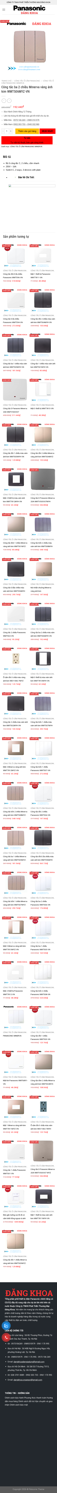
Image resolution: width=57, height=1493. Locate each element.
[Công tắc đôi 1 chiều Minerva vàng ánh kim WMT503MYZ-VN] (15, 1241)
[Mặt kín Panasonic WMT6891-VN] (15, 1062)
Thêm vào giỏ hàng (27, 131)
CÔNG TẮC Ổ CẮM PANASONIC (27, 81)
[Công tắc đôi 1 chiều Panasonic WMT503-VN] (43, 1017)
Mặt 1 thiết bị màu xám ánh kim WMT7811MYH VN (41, 1216)
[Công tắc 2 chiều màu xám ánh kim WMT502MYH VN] (15, 703)
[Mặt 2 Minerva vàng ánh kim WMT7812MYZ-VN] (15, 748)
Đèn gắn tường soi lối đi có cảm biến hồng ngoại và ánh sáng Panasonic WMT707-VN (15, 1218)
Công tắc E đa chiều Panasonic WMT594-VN (13, 320)
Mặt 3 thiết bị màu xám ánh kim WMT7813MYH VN (41, 679)
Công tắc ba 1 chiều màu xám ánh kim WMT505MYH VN (15, 365)
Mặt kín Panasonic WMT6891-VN (15, 1082)
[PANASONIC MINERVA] (15, 1017)
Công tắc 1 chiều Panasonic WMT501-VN (14, 1172)
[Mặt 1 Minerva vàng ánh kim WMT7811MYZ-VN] (15, 1106)
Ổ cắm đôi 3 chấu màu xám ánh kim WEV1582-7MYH (41, 1127)
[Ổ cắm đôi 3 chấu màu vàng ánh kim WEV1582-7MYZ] (15, 658)
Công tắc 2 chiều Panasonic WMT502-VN (14, 634)
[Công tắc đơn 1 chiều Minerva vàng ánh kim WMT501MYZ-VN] (15, 524)
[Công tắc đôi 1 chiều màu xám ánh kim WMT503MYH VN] (15, 434)
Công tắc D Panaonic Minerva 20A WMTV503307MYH (43, 500)
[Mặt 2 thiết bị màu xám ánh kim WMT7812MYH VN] (15, 479)
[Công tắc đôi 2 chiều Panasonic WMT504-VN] (43, 793)
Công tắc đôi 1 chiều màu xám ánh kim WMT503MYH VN (15, 455)
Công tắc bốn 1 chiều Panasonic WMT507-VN (40, 768)
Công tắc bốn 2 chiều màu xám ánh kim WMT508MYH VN (42, 546)
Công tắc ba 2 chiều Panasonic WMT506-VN (40, 903)
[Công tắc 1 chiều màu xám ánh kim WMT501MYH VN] (43, 345)
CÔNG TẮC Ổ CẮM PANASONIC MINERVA (26, 146)
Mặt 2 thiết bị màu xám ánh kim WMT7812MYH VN (14, 500)
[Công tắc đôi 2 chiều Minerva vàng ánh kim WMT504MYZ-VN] (43, 434)
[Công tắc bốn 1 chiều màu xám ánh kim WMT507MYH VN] (43, 703)
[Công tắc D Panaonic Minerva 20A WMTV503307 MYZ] (43, 1151)
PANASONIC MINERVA (12, 1036)
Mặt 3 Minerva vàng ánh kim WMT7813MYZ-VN (14, 948)
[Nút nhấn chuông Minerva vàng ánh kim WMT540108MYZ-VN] (43, 569)
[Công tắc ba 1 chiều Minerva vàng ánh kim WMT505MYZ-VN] (15, 838)
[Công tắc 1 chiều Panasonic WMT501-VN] (15, 1151)
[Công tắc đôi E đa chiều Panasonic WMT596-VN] (15, 255)
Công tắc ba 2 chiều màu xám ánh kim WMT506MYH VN (43, 634)
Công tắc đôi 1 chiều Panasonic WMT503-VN (40, 1037)
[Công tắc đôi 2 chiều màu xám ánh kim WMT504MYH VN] (43, 300)
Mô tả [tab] (7, 157)
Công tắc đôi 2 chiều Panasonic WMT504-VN (40, 813)
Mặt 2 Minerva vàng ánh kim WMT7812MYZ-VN (14, 768)
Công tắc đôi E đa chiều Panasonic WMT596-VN (13, 276)
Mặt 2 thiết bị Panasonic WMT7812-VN (13, 992)
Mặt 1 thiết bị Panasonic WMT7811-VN (40, 276)
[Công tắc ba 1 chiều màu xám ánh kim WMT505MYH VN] (15, 345)
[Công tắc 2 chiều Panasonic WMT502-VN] (15, 613)
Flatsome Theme (36, 1489)
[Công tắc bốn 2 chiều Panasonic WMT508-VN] (43, 972)
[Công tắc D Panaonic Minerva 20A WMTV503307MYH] (43, 479)
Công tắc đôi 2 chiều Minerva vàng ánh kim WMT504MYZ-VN (42, 456)
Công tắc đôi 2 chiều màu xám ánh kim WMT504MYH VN (43, 320)
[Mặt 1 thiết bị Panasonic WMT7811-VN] (43, 255)
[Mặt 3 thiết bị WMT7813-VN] (43, 389)
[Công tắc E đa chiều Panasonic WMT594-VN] (15, 300)
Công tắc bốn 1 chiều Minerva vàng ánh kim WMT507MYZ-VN (15, 904)
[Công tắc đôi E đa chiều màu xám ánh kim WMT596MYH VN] (43, 838)
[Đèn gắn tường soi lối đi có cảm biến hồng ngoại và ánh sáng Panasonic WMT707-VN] (15, 1196)
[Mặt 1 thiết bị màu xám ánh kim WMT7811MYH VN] (43, 1196)
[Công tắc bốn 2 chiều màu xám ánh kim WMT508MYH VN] (43, 524)
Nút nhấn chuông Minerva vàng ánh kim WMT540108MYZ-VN (41, 591)
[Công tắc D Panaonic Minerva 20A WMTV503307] (15, 389)
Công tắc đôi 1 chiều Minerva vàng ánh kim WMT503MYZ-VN (15, 1263)
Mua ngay (47, 131)
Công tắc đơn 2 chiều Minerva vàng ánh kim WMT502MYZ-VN (43, 1083)
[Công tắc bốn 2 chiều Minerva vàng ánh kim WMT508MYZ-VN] (15, 793)
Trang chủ (6, 81)
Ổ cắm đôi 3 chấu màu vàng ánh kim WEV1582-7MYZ (14, 679)
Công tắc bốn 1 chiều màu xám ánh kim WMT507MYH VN (42, 725)
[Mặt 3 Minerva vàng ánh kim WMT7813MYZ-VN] (15, 927)
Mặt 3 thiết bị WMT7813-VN (42, 408)
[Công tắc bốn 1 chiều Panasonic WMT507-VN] (43, 748)
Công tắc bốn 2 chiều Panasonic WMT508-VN (40, 992)
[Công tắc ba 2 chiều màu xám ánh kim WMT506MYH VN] (43, 613)
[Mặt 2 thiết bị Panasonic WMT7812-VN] (15, 972)
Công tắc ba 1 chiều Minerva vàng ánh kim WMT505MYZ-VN (14, 859)
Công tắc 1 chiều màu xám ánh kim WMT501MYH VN (43, 365)
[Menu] (3, 9)
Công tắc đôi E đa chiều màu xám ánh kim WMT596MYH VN (42, 859)
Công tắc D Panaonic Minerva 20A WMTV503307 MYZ (43, 1171)
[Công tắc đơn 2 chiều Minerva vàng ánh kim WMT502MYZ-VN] (43, 1062)
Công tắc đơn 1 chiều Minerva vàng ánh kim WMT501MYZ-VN (15, 546)
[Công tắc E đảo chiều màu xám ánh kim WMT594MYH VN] (15, 569)
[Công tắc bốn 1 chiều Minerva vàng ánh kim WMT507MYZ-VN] (15, 882)
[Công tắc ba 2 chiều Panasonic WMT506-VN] (43, 882)
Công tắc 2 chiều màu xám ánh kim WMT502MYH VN (15, 724)
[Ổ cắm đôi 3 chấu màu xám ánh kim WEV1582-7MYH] (43, 1106)
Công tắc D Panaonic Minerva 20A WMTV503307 (15, 410)
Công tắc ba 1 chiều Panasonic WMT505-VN (40, 948)
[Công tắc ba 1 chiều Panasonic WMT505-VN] (43, 927)
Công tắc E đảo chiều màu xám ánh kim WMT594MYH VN (14, 591)
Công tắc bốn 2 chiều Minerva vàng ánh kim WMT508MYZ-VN (15, 815)
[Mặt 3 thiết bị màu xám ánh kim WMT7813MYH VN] (43, 658)
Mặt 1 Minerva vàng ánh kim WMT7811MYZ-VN (14, 1127)
